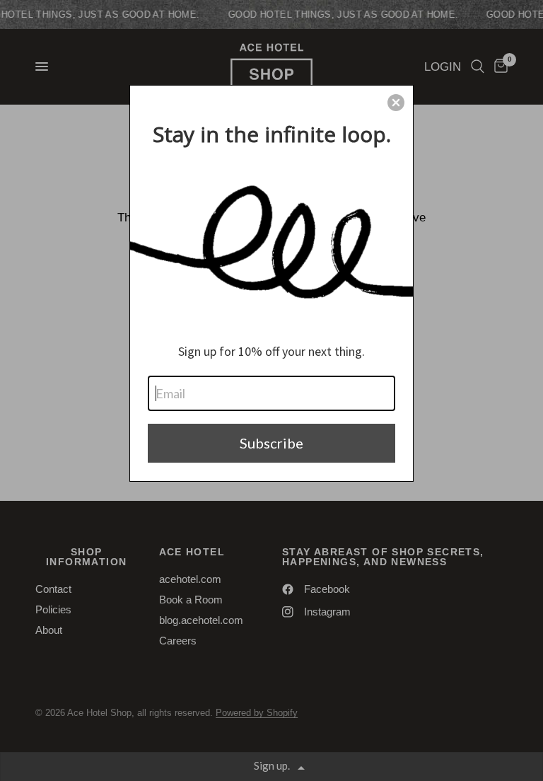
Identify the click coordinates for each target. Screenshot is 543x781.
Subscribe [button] (271, 442)
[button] (395, 102)
